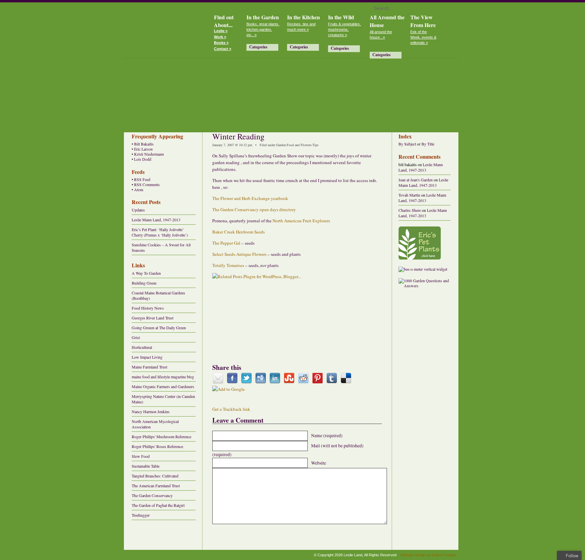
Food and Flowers (299, 144)
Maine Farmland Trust (149, 366)
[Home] (165, 29)
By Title (427, 144)
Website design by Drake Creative (428, 555)
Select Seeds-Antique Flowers (239, 254)
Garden (281, 144)
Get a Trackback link (231, 409)
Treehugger (141, 515)
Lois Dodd (142, 159)
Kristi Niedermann (149, 154)
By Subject (407, 144)
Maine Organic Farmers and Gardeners (163, 386)
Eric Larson (143, 149)
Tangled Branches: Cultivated (155, 475)
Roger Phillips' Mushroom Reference (161, 436)
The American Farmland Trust (156, 485)
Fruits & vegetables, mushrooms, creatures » (344, 29)
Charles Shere (409, 210)
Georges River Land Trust (152, 317)
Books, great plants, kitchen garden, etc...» (262, 29)
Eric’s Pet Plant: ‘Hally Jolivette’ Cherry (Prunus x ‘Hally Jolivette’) (160, 232)
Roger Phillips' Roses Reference (157, 446)
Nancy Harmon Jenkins (151, 411)
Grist (136, 337)
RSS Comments (147, 184)
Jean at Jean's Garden (415, 179)
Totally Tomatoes (228, 265)
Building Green (144, 283)
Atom (138, 189)
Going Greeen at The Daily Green (159, 327)
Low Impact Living (147, 357)
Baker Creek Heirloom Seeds (238, 232)
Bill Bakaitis (144, 144)
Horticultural (142, 347)
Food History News (148, 308)
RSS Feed (142, 179)
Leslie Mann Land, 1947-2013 (156, 219)
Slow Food (141, 456)
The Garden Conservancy (152, 495)
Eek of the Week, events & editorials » (423, 37)
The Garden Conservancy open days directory (254, 209)
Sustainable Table (145, 466)
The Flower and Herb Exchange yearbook (250, 198)
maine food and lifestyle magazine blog (163, 376)
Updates (138, 209)
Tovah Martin (409, 195)
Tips (315, 144)
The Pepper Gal (226, 243)
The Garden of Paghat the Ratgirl (158, 505)
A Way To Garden (146, 273)
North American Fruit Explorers (301, 221)
